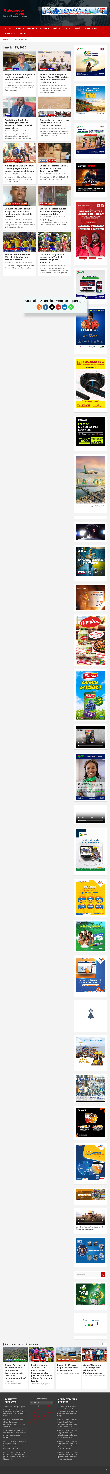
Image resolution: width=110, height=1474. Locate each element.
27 (31, 1419)
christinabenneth (20, 1376)
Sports (66, 28)
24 (45, 1416)
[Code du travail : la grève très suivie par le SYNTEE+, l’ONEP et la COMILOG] (54, 107)
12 (52, 1409)
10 (45, 1409)
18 (48, 1413)
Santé (77, 28)
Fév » (37, 1422)
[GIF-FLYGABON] (90, 923)
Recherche (103, 1274)
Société (55, 28)
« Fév (32, 1422)
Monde (16, 249)
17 (45, 1413)
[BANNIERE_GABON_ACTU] (90, 586)
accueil (8, 28)
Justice (8, 203)
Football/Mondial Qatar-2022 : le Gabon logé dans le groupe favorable (19, 257)
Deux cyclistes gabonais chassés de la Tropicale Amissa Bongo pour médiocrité (52, 258)
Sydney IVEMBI (46, 1384)
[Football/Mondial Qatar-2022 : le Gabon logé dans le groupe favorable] (20, 242)
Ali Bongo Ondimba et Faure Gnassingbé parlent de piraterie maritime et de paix (19, 168)
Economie (31, 28)
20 (31, 1416)
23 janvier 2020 (10, 82)
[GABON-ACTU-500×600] (90, 881)
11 (48, 1409)
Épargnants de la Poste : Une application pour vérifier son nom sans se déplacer (67, 1424)
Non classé (44, 249)
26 (52, 1416)
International (91, 28)
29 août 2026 (87, 1384)
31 (45, 1419)
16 (42, 1413)
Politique (18, 28)
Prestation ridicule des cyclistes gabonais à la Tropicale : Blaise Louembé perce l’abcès (18, 124)
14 (35, 1413)
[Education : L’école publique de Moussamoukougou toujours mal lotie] (54, 196)
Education (43, 203)
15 (38, 1413)
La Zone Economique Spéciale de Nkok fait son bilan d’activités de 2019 (55, 168)
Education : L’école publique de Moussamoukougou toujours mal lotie (54, 211)
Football (8, 249)
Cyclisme (8, 69)
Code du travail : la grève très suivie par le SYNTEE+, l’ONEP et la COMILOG (54, 123)
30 (42, 1419)
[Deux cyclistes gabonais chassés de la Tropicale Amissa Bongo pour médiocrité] (54, 242)
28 (35, 1419)
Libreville (52, 115)
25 (48, 1416)
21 (35, 1416)
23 (42, 1416)
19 (52, 1413)
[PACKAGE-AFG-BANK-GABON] (90, 755)
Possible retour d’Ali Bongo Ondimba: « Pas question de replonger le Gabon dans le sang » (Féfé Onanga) (67, 1411)
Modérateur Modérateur (24, 82)
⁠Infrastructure (11, 1357)
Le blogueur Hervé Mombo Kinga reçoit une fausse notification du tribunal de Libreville (18, 212)
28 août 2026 (9, 1376)
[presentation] (102, 1344)
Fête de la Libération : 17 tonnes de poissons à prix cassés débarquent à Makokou (68, 1370)
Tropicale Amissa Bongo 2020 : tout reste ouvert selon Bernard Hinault (20, 77)
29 (38, 1419)
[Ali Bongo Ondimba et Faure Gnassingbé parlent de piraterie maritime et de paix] (20, 153)
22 (38, 1416)
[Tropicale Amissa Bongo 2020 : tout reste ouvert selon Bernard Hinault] (20, 61)
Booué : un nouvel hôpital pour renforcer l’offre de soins (14, 1369)
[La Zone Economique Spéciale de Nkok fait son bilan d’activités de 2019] (54, 153)
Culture (43, 28)
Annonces (9, 34)
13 (31, 1413)
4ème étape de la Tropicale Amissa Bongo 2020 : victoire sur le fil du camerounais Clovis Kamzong (54, 78)
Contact (22, 34)
